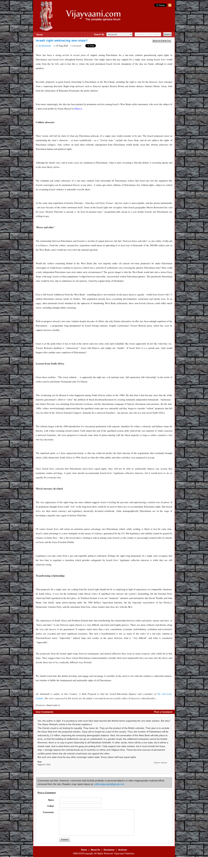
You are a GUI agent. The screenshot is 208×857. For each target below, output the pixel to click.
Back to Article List (162, 41)
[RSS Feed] (169, 6)
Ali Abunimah (45, 46)
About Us (95, 850)
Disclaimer (109, 850)
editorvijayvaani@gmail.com (109, 784)
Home (39, 34)
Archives (122, 850)
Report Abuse (160, 763)
